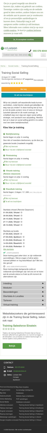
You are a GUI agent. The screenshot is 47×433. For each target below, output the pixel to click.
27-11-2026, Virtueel (11, 221)
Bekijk (12, 345)
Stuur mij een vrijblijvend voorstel (18, 149)
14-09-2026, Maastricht (12, 243)
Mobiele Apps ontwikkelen (25, 396)
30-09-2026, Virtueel (11, 215)
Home (3, 66)
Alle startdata (8, 249)
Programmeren (5, 390)
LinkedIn (14, 102)
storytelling (31, 117)
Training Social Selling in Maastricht (31, 411)
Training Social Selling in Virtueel (30, 420)
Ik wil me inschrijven (23, 95)
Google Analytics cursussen (9, 420)
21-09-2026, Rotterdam (12, 246)
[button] (23, 33)
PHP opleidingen (22, 399)
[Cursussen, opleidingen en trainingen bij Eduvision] (9, 49)
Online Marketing (6, 399)
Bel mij (24, 89)
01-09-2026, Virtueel (11, 212)
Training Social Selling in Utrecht (30, 417)
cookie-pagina (10, 30)
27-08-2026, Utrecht (11, 233)
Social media (13, 66)
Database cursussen (23, 402)
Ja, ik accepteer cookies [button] (23, 39)
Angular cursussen (6, 411)
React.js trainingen (6, 414)
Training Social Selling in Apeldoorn (31, 405)
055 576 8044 (39, 50)
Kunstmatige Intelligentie (24, 390)
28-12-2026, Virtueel (11, 225)
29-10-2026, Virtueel (11, 218)
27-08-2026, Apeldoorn (12, 237)
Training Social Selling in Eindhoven (31, 408)
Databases (20, 393)
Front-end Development (8, 387)
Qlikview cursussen (6, 405)
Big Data (3, 393)
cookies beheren (33, 30)
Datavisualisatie (5, 396)
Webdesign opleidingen (8, 417)
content (19, 110)
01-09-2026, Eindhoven (12, 240)
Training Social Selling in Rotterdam (31, 414)
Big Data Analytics (22, 387)
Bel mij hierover (12, 146)
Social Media (4, 402)
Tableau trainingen (6, 408)
